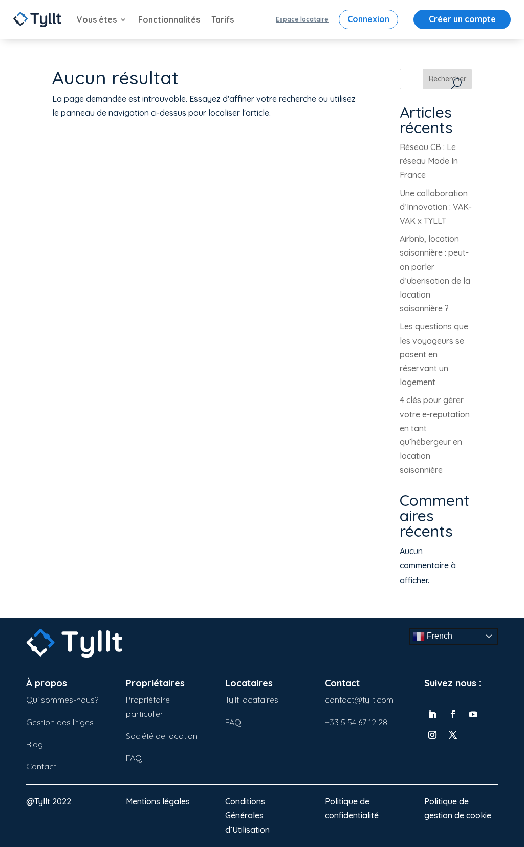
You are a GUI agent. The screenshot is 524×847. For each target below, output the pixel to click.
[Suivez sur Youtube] (473, 714)
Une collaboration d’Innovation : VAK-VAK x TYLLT (436, 207)
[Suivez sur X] (453, 735)
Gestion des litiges (60, 722)
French (438, 635)
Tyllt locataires (251, 699)
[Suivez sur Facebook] (453, 714)
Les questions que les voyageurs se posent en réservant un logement (434, 354)
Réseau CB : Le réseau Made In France (429, 161)
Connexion (368, 19)
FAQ (134, 758)
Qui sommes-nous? (62, 699)
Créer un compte (462, 19)
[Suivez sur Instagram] (432, 735)
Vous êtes (97, 19)
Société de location (162, 736)
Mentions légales (158, 801)
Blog (34, 744)
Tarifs (222, 19)
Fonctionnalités (169, 19)
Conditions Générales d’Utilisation (247, 815)
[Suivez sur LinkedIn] (432, 714)
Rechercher (447, 78)
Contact (41, 766)
